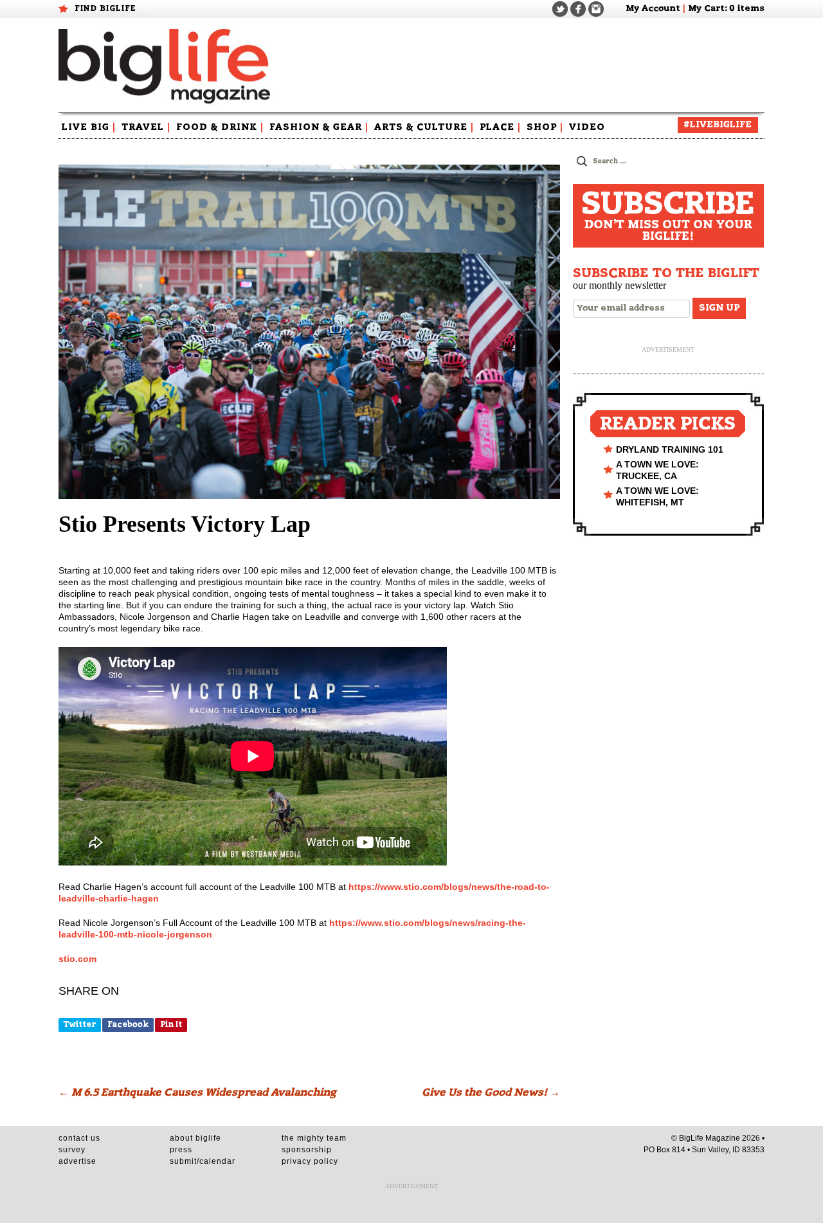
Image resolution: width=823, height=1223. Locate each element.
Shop (545, 127)
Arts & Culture (424, 127)
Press (181, 1149)
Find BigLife (105, 8)
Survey (72, 1149)
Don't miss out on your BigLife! (668, 215)
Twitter (80, 1024)
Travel (146, 127)
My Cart (706, 9)
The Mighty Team (314, 1138)
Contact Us (79, 1138)
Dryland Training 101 (669, 449)
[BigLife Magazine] (166, 65)
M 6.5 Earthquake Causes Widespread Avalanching (197, 1092)
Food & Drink (220, 127)
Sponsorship (307, 1149)
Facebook (128, 1024)
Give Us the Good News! (491, 1092)
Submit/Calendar (202, 1161)
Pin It (171, 1024)
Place (500, 127)
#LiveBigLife (718, 124)
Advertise (77, 1161)
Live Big (89, 127)
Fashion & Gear (318, 127)
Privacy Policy (310, 1161)
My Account (653, 9)
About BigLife (195, 1138)
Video (587, 127)
